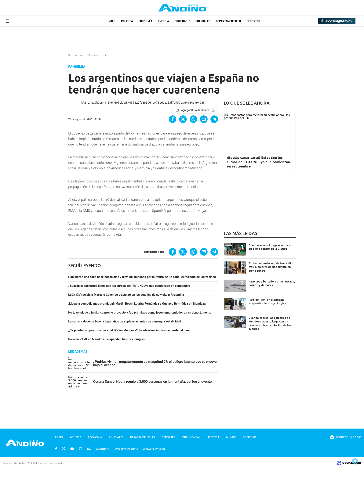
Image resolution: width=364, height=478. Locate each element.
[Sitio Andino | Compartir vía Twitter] (183, 119)
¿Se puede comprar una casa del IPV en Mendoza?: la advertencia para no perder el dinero (130, 330)
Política (127, 21)
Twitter (63, 448)
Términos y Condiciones (125, 448)
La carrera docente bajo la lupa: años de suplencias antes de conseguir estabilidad (124, 321)
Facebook (56, 448)
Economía (145, 21)
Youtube (72, 448)
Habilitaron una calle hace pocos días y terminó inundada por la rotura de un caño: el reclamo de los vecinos (142, 277)
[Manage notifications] (355, 461)
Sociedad (181, 21)
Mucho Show (191, 437)
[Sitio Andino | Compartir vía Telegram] (214, 119)
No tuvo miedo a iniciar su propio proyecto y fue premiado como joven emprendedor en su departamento (139, 312)
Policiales (202, 21)
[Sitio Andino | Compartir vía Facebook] (172, 119)
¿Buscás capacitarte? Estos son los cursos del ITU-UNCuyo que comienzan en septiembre (129, 285)
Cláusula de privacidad (153, 448)
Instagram (80, 448)
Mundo (231, 437)
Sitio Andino (76, 55)
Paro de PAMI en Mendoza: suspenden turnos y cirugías (106, 339)
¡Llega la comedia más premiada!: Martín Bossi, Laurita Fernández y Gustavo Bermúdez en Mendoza (137, 303)
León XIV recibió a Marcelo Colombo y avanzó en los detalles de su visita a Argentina (126, 294)
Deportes (253, 21)
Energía (163, 21)
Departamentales (228, 21)
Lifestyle (213, 437)
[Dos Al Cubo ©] (349, 464)
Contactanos (102, 448)
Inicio (111, 21)
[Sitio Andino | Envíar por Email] (204, 119)
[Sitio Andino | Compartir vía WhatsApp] (193, 119)
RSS (89, 448)
